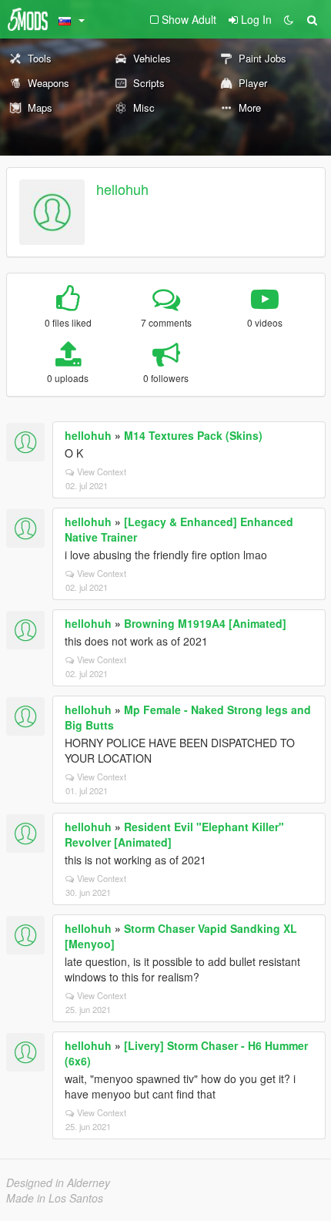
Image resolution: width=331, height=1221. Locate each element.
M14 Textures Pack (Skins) (193, 435)
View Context (101, 471)
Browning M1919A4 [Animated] (205, 623)
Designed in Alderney (58, 1182)
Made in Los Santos (54, 1198)
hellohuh (122, 189)
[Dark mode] (288, 19)
